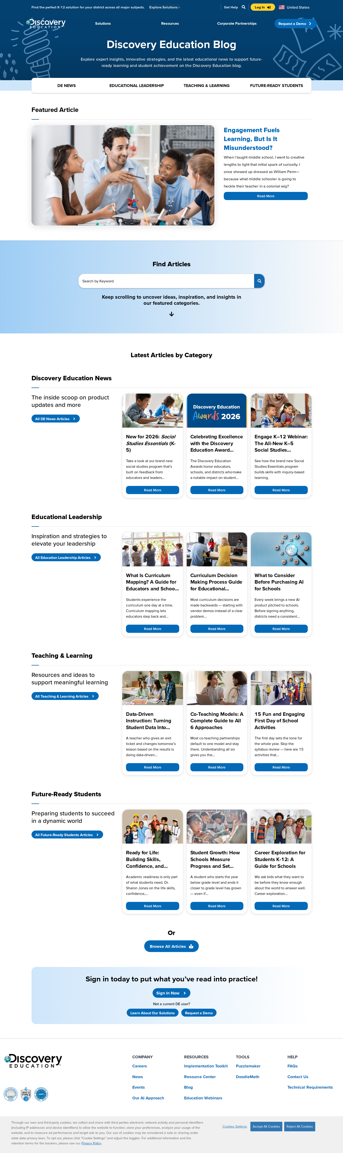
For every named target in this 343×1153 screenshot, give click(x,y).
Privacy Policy (91, 1143)
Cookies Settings (235, 1126)
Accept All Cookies (266, 1126)
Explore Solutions (164, 7)
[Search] (259, 281)
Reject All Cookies (300, 1126)
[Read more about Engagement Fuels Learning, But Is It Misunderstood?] (123, 175)
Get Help (231, 7)
